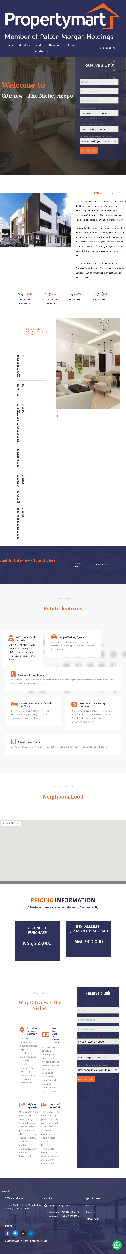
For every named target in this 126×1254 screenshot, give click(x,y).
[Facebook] (7, 1233)
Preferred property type (91, 108)
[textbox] (96, 113)
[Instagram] (23, 1233)
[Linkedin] (31, 1233)
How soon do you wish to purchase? (96, 136)
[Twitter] (15, 1233)
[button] (107, 48)
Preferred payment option (92, 124)
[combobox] (99, 113)
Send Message (88, 150)
